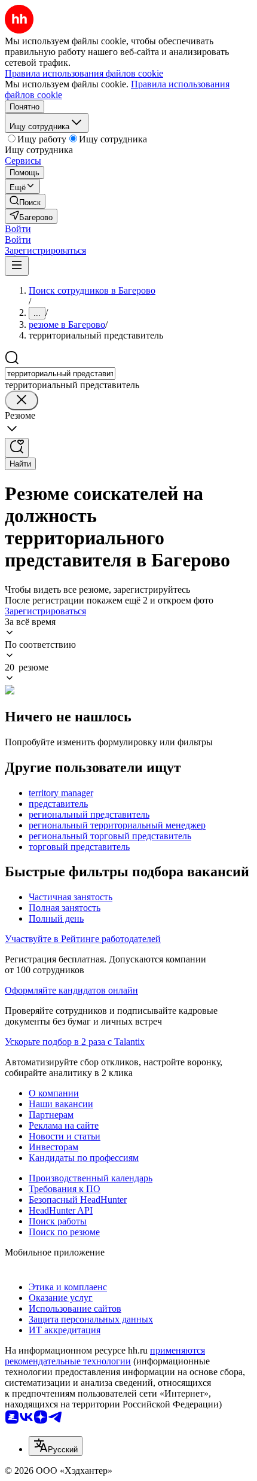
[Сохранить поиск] (17, 448)
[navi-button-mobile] (17, 266)
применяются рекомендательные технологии (105, 1355)
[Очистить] (21, 400)
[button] (18, 229)
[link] (25, 201)
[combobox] (60, 373)
